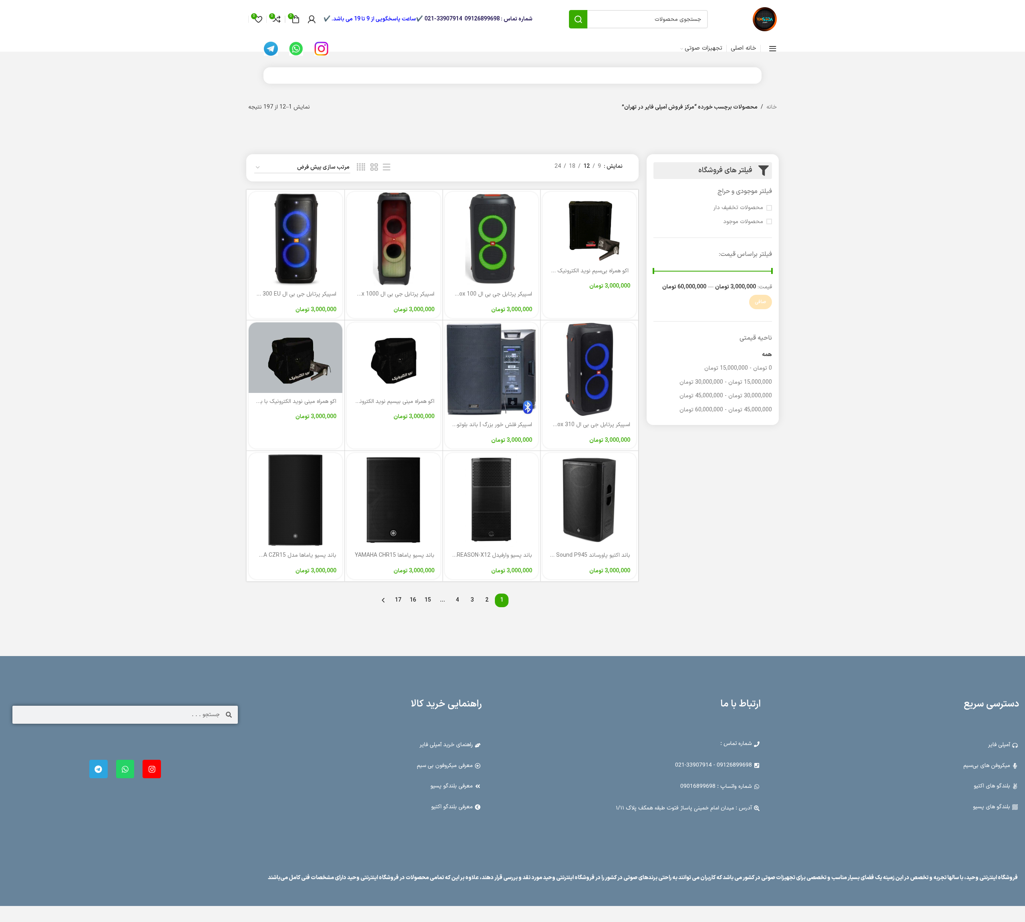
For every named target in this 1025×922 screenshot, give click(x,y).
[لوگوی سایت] (765, 19)
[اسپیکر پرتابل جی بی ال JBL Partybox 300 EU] (295, 239)
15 (427, 600)
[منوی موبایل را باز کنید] (773, 48)
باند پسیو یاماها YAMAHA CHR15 (394, 555)
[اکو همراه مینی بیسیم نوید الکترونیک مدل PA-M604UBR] (393, 357)
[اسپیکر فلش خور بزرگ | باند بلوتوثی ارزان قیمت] (492, 369)
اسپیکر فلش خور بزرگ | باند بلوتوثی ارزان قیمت (478, 425)
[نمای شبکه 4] (361, 167)
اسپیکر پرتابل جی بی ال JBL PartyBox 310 (579, 425)
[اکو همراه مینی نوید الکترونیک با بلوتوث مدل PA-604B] (295, 357)
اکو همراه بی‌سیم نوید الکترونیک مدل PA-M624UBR (570, 271)
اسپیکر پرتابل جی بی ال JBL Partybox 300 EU (281, 294)
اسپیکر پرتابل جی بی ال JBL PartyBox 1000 (382, 294)
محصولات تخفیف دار (738, 208)
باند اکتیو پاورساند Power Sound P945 (584, 555)
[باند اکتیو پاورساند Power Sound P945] (589, 500)
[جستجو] (578, 19)
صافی (760, 302)
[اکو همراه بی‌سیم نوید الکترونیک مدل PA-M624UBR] (589, 227)
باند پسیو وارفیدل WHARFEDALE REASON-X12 (476, 555)
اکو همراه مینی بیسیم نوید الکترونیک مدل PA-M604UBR (369, 401)
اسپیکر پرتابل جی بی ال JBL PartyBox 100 (481, 294)
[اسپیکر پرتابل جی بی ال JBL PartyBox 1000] (393, 239)
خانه (771, 107)
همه (767, 354)
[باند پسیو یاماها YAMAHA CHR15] (393, 500)
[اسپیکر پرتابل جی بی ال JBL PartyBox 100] (492, 239)
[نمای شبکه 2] (374, 167)
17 (398, 600)
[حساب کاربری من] (311, 19)
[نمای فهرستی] (386, 167)
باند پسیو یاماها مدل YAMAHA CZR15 (290, 555)
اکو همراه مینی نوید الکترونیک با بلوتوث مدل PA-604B (274, 401)
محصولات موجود (743, 222)
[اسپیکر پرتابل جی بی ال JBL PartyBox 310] (589, 369)
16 (413, 600)
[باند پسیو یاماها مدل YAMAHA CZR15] (295, 500)
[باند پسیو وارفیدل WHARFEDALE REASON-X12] (492, 500)
